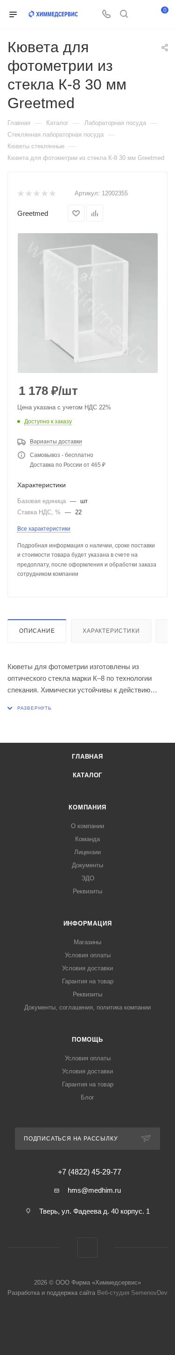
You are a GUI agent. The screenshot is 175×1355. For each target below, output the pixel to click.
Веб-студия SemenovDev (132, 1292)
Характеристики (111, 631)
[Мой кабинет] (141, 15)
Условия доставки (87, 968)
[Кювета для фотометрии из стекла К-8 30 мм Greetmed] (88, 303)
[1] (20, 194)
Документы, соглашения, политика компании (87, 1007)
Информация (87, 923)
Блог (87, 1097)
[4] (44, 194)
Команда (87, 839)
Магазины (87, 942)
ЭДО (87, 878)
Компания (87, 807)
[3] (36, 194)
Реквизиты (87, 891)
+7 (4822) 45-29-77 (89, 1172)
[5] (52, 194)
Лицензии (87, 852)
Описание (37, 631)
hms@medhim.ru (94, 1190)
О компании (87, 826)
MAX (87, 1247)
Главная (87, 756)
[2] (28, 194)
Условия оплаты (88, 955)
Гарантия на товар (87, 981)
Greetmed (32, 213)
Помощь (87, 1039)
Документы (87, 865)
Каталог (88, 775)
